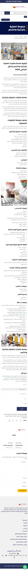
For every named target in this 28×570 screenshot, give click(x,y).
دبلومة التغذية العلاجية (14, 1)
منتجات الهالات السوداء (20, 314)
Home (25, 36)
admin (14, 435)
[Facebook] (13, 421)
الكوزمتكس (17, 355)
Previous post (18, 443)
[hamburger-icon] (25, 17)
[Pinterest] (17, 421)
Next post (10, 443)
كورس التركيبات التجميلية (14, 416)
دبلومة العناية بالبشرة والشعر (20, 38)
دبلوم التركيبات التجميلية (18, 414)
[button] (25, 567)
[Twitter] (21, 421)
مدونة (20, 36)
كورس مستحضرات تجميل (8, 376)
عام (16, 36)
